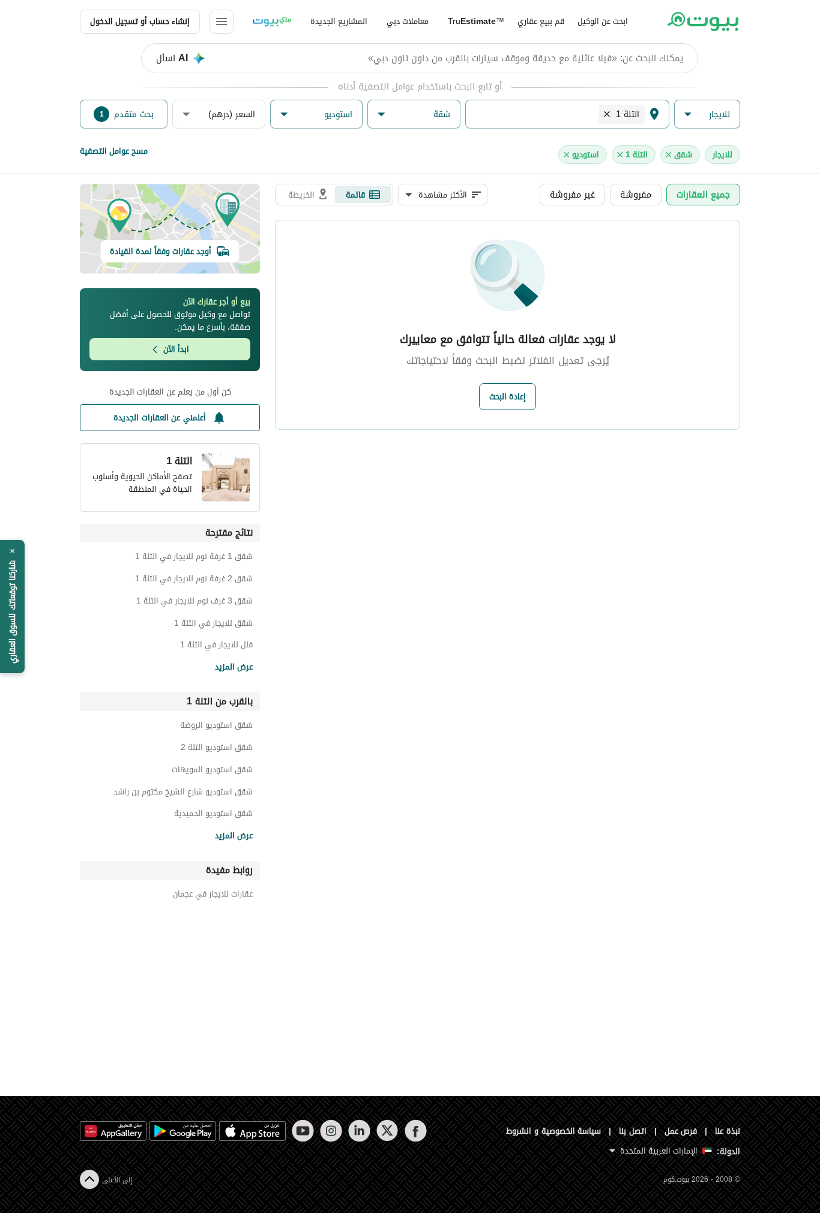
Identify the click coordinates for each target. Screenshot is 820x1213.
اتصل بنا (633, 1131)
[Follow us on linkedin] (359, 1131)
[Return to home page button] (702, 21)
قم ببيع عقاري (540, 21)
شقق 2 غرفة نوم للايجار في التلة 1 (194, 580)
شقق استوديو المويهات (212, 771)
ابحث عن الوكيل (602, 21)
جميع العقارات (703, 194)
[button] (707, 114)
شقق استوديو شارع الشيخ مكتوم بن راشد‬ (183, 793)
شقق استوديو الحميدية (213, 815)
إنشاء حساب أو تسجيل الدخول (140, 21)
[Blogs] (272, 22)
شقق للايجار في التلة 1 (213, 625)
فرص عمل (681, 1131)
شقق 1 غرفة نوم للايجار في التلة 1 (194, 558)
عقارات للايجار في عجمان (213, 895)
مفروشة (635, 194)
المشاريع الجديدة (338, 21)
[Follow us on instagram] (331, 1131)
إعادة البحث (507, 397)
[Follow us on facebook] (416, 1131)
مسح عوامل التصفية (114, 151)
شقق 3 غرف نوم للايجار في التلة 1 (194, 602)
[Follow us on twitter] (387, 1131)
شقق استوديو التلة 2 (217, 749)
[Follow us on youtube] (303, 1131)
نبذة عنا (727, 1131)
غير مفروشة (572, 194)
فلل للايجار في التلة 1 (216, 646)
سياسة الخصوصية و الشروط (553, 1131)
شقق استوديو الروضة (216, 727)
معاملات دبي (408, 21)
